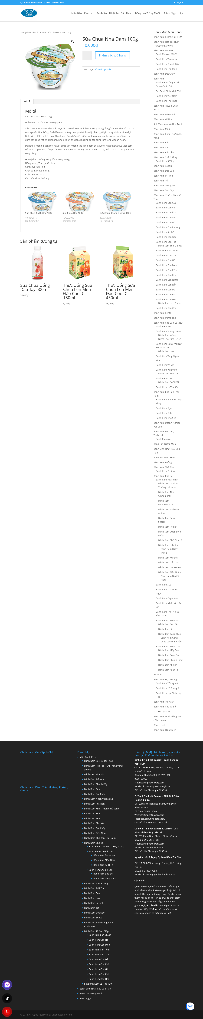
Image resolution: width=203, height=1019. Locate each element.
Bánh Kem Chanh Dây (167, 64)
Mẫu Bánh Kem (80, 13)
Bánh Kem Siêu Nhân (169, 572)
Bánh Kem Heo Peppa (169, 303)
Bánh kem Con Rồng (99, 949)
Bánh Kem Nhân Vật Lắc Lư (98, 798)
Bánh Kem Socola (163, 165)
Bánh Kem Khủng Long (170, 659)
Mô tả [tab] (27, 101)
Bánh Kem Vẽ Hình (163, 119)
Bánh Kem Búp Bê (167, 624)
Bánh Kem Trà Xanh (166, 68)
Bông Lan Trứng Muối (147, 13)
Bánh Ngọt (170, 13)
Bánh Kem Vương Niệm (168, 331)
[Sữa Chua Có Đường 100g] (42, 202)
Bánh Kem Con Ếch (166, 212)
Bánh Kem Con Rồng (167, 270)
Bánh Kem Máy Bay (168, 650)
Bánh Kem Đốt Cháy (164, 73)
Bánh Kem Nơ (163, 326)
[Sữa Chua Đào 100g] (79, 202)
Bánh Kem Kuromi (168, 557)
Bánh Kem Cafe (164, 412)
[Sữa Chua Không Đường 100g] (117, 202)
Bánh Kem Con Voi (165, 217)
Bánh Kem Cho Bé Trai (168, 646)
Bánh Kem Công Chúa (169, 633)
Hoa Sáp (158, 674)
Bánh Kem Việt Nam (166, 95)
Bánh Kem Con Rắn (166, 284)
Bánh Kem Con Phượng (168, 227)
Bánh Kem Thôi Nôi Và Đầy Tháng (106, 846)
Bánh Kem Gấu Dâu (168, 562)
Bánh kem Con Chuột (167, 250)
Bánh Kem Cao (161, 147)
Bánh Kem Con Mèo (166, 265)
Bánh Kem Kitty (166, 629)
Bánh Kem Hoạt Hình (167, 479)
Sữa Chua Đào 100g (72, 212)
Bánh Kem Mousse (163, 50)
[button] (72, 41)
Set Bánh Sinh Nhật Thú (168, 91)
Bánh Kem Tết (161, 180)
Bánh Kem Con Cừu (166, 202)
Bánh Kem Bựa (164, 408)
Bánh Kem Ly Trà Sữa (167, 387)
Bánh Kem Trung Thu (165, 185)
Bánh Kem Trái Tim (168, 373)
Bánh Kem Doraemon (169, 567)
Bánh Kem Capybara (167, 598)
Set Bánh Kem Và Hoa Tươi (168, 124)
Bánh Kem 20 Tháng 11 (168, 688)
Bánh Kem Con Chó (166, 307)
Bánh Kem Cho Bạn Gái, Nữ (168, 322)
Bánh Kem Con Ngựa (167, 279)
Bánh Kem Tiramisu (166, 59)
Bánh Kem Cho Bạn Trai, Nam (100, 837)
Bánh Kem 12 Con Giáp (96, 931)
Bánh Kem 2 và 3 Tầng (165, 157)
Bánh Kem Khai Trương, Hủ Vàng (101, 808)
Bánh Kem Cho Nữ (94, 823)
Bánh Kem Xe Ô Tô (168, 669)
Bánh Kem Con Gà (165, 294)
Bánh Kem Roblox (167, 526)
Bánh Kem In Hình (163, 175)
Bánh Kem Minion (167, 664)
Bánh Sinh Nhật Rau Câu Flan (114, 13)
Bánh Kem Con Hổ (98, 939)
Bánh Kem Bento (162, 312)
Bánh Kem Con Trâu (166, 255)
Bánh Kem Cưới (164, 378)
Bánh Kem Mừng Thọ (165, 317)
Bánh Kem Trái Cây (164, 190)
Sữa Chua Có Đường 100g (38, 212)
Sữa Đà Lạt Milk (38, 32)
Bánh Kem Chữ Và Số (165, 706)
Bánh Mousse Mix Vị (166, 54)
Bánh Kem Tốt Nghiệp (167, 683)
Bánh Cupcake (163, 438)
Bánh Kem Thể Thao (166, 100)
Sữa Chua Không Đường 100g (115, 212)
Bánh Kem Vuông (163, 462)
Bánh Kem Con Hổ (165, 260)
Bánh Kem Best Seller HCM (168, 36)
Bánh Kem (159, 78)
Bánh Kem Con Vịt (165, 207)
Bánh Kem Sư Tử (165, 231)
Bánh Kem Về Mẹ (165, 364)
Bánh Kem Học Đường (165, 679)
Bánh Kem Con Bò (165, 222)
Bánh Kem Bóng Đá (168, 655)
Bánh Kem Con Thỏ (166, 241)
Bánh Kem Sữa (163, 584)
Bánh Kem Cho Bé (163, 475)
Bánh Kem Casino (165, 471)
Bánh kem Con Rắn (99, 954)
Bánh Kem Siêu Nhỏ (164, 114)
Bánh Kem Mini (162, 129)
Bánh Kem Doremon (104, 855)
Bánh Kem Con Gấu (166, 236)
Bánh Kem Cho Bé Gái (167, 620)
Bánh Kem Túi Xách (164, 701)
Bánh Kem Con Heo (166, 299)
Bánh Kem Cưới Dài (168, 382)
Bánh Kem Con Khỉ (166, 274)
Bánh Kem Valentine (166, 369)
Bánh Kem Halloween (165, 729)
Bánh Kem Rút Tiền (164, 152)
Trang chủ (25, 32)
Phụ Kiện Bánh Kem (164, 457)
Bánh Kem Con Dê (165, 289)
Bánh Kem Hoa (166, 351)
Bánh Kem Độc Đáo (164, 170)
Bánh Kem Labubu (168, 545)
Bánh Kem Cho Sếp (166, 417)
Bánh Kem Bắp (161, 142)
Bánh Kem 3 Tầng (165, 161)
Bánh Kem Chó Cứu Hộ (170, 540)
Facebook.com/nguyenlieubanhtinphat (154, 874)
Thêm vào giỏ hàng (112, 55)
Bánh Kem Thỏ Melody (170, 245)
